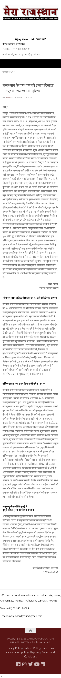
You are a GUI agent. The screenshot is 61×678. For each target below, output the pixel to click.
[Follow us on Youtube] (36, 664)
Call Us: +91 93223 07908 (16, 49)
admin (9, 97)
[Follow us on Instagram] (24, 664)
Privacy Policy (14, 648)
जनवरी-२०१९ (9, 72)
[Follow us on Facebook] (18, 664)
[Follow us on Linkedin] (42, 664)
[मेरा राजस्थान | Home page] (30, 12)
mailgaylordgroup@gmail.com (25, 54)
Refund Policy (32, 648)
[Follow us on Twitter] (30, 664)
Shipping (35, 652)
